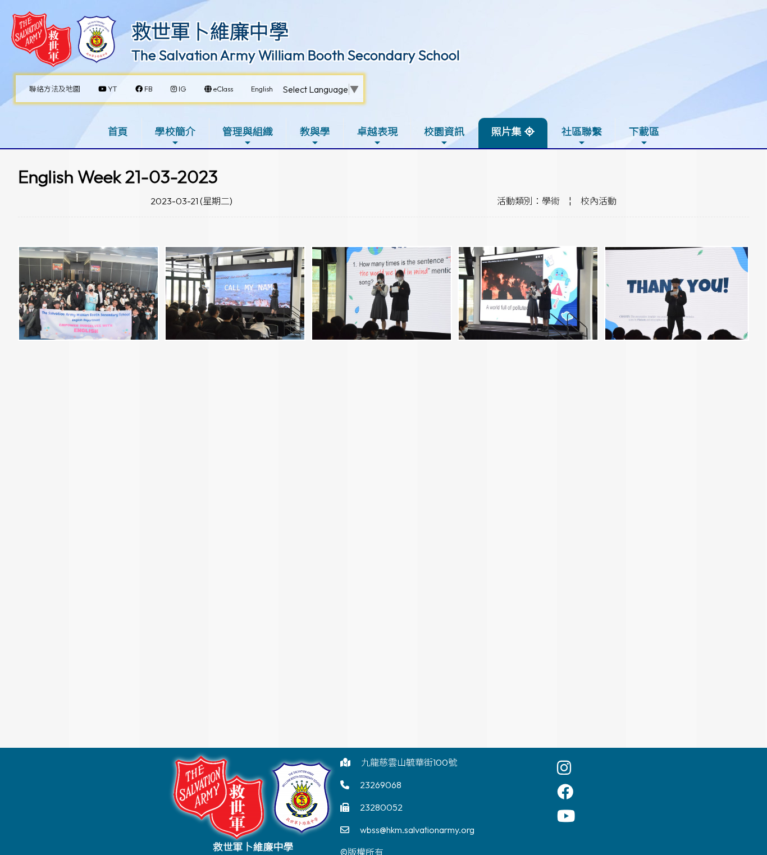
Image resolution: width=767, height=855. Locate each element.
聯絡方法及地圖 (54, 88)
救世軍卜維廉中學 (210, 31)
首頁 (118, 131)
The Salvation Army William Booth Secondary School (295, 55)
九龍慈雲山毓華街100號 (409, 762)
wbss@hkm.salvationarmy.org (417, 829)
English (262, 88)
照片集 (506, 131)
